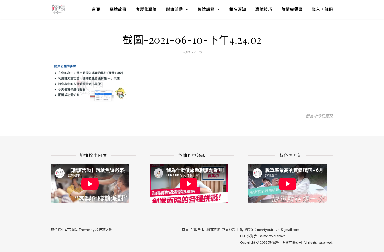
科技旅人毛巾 (105, 229)
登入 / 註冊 (322, 9)
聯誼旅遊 (213, 229)
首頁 (96, 9)
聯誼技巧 (263, 9)
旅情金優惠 (292, 9)
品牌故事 (118, 9)
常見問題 (229, 229)
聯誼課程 (206, 9)
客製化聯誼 (146, 9)
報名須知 (237, 9)
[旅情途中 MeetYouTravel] (58, 9)
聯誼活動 (174, 9)
